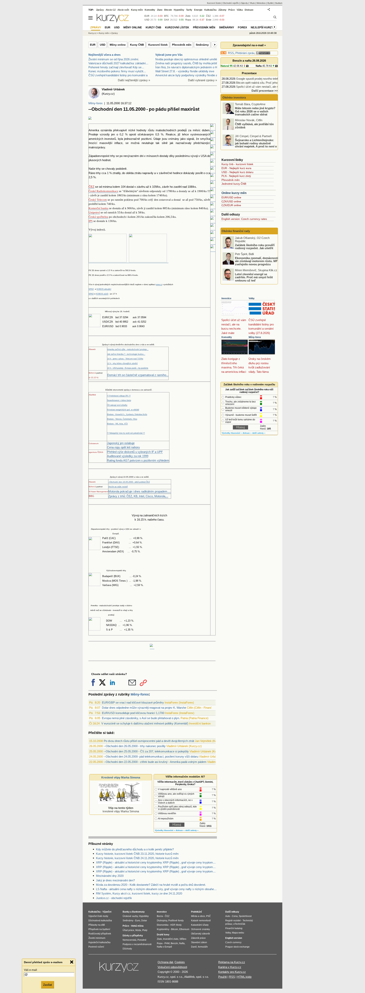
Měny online (118, 44)
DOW (109, 620)
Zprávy (105, 344)
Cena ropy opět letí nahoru (123, 447)
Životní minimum (96, 938)
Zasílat (47, 984)
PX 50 (91, 270)
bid (117, 317)
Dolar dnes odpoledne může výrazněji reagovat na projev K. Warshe (144, 707)
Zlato (187, 16)
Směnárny (202, 44)
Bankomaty (138, 911)
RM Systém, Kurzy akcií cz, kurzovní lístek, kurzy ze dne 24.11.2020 (139, 893)
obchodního (129, 344)
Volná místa (137, 926)
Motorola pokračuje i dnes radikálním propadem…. (139, 491)
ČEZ (208, 16)
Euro (137, 920)
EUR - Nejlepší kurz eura (236, 168)
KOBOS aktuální (104, 289)
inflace (118, 143)
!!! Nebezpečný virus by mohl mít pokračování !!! (126, 433)
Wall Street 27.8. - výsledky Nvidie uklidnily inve (184, 71)
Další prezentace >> (265, 90)
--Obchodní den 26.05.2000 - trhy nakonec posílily (135, 746)
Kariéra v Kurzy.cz (229, 967)
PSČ (208, 916)
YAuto (252, 3)
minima (107, 186)
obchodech (119, 216)
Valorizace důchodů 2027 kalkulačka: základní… (118, 63)
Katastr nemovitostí (201, 920)
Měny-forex (95, 103)
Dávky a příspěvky (133, 935)
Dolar (144, 920)
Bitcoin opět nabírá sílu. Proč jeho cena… (261, 82)
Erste (208, 19)
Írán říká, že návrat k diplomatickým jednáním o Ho (187, 67)
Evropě (116, 534)
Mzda (138, 930)
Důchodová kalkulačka (100, 920)
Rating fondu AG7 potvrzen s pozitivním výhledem (138, 460)
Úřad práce (128, 930)
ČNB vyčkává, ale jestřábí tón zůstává (254, 125)
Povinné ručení (96, 946)
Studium (278, 3)
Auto (227, 916)
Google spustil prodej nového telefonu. (259, 78)
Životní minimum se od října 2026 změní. (113, 59)
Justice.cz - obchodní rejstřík (114, 898)
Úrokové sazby (130, 916)
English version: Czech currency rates (244, 218)
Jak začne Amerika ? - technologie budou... (126, 354)
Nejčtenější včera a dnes (104, 54)
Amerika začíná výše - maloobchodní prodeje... (127, 349)
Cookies (180, 962)
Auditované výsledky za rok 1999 (127, 456)
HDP (172, 925)
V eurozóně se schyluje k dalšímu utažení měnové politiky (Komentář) (144, 723)
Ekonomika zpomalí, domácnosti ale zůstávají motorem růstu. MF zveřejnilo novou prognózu (256, 261)
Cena (235, 916)
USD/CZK (107, 321)
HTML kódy (244, 976)
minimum (134, 195)
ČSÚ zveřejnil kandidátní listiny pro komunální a (118, 75)
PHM (167, 943)
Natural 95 (226, 65)
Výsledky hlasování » (165, 830)
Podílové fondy (176, 920)
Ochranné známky (200, 929)
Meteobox (261, 3)
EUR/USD (107, 326)
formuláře (203, 946)
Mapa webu (238, 932)
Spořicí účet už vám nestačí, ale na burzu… (263, 86)
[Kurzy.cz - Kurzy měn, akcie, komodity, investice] (113, 21)
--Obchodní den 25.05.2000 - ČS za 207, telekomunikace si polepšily (146, 751)
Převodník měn (181, 44)
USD (102, 44)
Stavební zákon (199, 942)
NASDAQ (111, 625)
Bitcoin (168, 10)
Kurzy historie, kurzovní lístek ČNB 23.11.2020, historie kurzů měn (137, 853)
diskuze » (180, 830)
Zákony (222, 10)
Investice (226, 298)
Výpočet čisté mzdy (98, 916)
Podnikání (196, 911)
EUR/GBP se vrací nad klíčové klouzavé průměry (133, 702)
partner (99, 373)
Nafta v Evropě (164, 946)
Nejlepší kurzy (262, 27)
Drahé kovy (163, 934)
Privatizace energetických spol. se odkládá (123, 410)
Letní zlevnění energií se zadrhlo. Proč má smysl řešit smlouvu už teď (254, 277)
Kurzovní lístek (158, 44)
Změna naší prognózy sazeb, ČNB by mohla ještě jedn (189, 63)
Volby (252, 298)
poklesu (128, 199)
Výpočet (106, 911)
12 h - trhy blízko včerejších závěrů (122, 363)
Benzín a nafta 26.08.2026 (249, 60)
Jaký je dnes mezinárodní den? (115, 880)
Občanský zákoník (200, 933)
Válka (240, 10)
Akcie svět (123, 10)
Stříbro (182, 939)
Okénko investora (234, 97)
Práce (231, 10)
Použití (222, 976)
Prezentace (249, 73)
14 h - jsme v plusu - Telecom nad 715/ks (125, 359)
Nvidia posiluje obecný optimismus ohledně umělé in (187, 59)
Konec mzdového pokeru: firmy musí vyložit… (117, 71)
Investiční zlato (170, 939)
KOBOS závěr (102, 294)
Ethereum (184, 929)
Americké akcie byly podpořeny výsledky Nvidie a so (188, 75)
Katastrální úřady (200, 925)
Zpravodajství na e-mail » (249, 45)
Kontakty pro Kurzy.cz (232, 971)
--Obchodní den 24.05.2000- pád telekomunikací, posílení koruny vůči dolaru (151, 756)
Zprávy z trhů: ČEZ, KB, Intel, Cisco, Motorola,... (138, 496)
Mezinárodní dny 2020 (110, 875)
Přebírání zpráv (244, 53)
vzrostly (105, 134)
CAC (112, 538)
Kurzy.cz (92, 33)
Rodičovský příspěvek (99, 933)
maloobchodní (105, 605)
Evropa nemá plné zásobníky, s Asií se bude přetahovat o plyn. (141, 718)
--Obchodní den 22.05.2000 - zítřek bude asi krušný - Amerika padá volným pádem (155, 761)
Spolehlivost (245, 916)
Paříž (105, 538)
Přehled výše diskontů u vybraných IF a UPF (135, 451)
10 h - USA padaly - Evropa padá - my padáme (127, 368)
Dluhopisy (162, 920)
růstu (151, 130)
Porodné (141, 940)
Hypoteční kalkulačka (99, 942)
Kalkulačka (210, 10)
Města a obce (198, 916)
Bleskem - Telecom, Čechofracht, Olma (122, 419)
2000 (131, 477)
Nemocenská (129, 940)
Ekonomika (162, 925)
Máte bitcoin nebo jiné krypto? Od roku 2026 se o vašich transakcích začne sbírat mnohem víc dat (249, 113)
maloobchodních (166, 130)
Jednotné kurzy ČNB (233, 183)
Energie (198, 10)
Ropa (188, 19)
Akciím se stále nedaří (118, 487)
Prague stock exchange (237, 946)
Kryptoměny (163, 929)
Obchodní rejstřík (231, 3)
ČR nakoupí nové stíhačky (117, 405)
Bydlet (270, 3)
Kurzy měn (137, 10)
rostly (122, 605)
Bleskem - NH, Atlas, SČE (117, 424)
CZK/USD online (231, 201)
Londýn (106, 547)
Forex (242, 27)
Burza (160, 916)
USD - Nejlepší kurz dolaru (237, 172)
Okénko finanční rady (236, 231)
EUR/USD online (231, 197)
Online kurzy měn (234, 193)
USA (203, 155)
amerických (96, 138)
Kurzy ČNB (137, 44)
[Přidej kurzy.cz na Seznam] (263, 53)
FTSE (115, 547)
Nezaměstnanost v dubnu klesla (119, 400)
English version (233, 938)
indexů (101, 229)
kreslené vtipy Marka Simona (121, 809)
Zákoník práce (198, 938)
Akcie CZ (111, 10)
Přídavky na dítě (96, 925)
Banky (126, 911)
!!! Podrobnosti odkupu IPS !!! (119, 396)
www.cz (159, 284)
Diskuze (249, 10)
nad (184, 186)
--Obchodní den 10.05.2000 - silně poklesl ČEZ (129, 482)
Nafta (259, 65)
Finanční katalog (233, 928)
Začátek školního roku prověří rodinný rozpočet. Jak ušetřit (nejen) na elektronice (255, 248)
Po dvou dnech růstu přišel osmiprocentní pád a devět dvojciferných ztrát (149, 741)
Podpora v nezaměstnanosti (137, 944)
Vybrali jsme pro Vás (168, 54)
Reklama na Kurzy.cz (231, 962)
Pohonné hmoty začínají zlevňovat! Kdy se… (116, 67)
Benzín (174, 943)
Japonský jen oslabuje (121, 443)
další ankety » (191, 830)
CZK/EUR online (231, 205)
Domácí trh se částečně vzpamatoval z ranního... (137, 375)
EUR (92, 44)
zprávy (127, 390)
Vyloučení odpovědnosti (172, 967)
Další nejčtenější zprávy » (134, 80)
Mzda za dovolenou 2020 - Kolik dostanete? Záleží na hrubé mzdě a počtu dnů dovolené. (151, 884)
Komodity (226, 337)
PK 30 (91, 275)
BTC (166, 16)
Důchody (127, 948)
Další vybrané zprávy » (202, 80)
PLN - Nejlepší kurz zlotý (236, 175)
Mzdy (179, 925)
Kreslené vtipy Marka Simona (120, 777)
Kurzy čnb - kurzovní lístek (237, 164)
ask (135, 317)
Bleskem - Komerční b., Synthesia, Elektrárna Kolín (127, 414)
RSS (231, 53)
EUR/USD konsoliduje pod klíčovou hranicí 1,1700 (133, 713)
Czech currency (233, 942)
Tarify (189, 10)
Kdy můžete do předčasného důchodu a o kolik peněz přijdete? (135, 849)
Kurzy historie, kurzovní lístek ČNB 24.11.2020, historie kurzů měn (137, 858)
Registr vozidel (233, 920)
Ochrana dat (165, 962)
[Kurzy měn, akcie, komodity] (119, 968)
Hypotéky (179, 10)
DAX (116, 542)
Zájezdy (244, 3)
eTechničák (239, 924)
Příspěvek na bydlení (99, 929)
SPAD (91, 289)
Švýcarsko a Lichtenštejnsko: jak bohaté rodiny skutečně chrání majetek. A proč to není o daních (250, 144)
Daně (194, 946)
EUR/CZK (107, 317)
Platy (144, 930)
